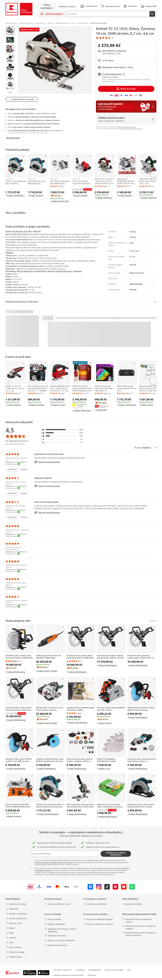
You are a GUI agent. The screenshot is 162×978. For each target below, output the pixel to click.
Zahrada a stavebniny (18, 913)
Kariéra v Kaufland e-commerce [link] (100, 924)
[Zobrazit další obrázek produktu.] (10, 92)
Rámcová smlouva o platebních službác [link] (139, 920)
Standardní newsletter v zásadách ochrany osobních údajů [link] (54, 862)
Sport (11, 942)
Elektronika (13, 909)
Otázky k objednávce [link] (56, 924)
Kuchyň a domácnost (18, 918)
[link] (67, 6)
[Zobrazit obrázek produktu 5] (10, 67)
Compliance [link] (80, 970)
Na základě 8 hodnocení (17, 441)
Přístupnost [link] (92, 975)
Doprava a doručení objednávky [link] (61, 940)
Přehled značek (15, 957)
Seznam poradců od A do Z (59, 904)
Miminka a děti (15, 923)
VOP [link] (128, 970)
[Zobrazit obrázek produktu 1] (10, 31)
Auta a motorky (15, 947)
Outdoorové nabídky (17, 904)
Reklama (8, 179)
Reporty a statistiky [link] (134, 904)
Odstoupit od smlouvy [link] (57, 935)
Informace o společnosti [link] (63, 970)
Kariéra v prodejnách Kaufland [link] (100, 919)
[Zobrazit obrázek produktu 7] (10, 85)
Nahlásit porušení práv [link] (57, 945)
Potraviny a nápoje (17, 952)
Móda (11, 933)
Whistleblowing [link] (94, 970)
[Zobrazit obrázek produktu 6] (10, 76)
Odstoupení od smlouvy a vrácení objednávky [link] (62, 930)
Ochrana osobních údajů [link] (114, 970)
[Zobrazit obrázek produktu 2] (10, 40)
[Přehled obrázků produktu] (10, 60)
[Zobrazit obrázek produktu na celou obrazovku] (55, 60)
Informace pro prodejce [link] (97, 904)
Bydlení (12, 928)
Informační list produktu (85, 405)
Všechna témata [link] (54, 919)
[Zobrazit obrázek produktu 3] (10, 49)
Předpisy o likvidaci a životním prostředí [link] (68, 975)
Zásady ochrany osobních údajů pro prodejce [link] (141, 927)
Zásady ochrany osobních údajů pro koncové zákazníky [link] (141, 934)
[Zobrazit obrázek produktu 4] (10, 58)
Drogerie (12, 937)
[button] (62, 429)
